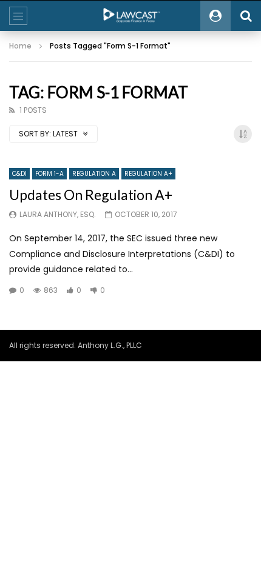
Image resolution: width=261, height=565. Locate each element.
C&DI (19, 173)
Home (20, 46)
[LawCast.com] (130, 16)
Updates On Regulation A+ (90, 194)
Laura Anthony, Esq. (57, 214)
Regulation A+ (148, 173)
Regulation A (94, 173)
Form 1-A (49, 173)
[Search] (246, 16)
